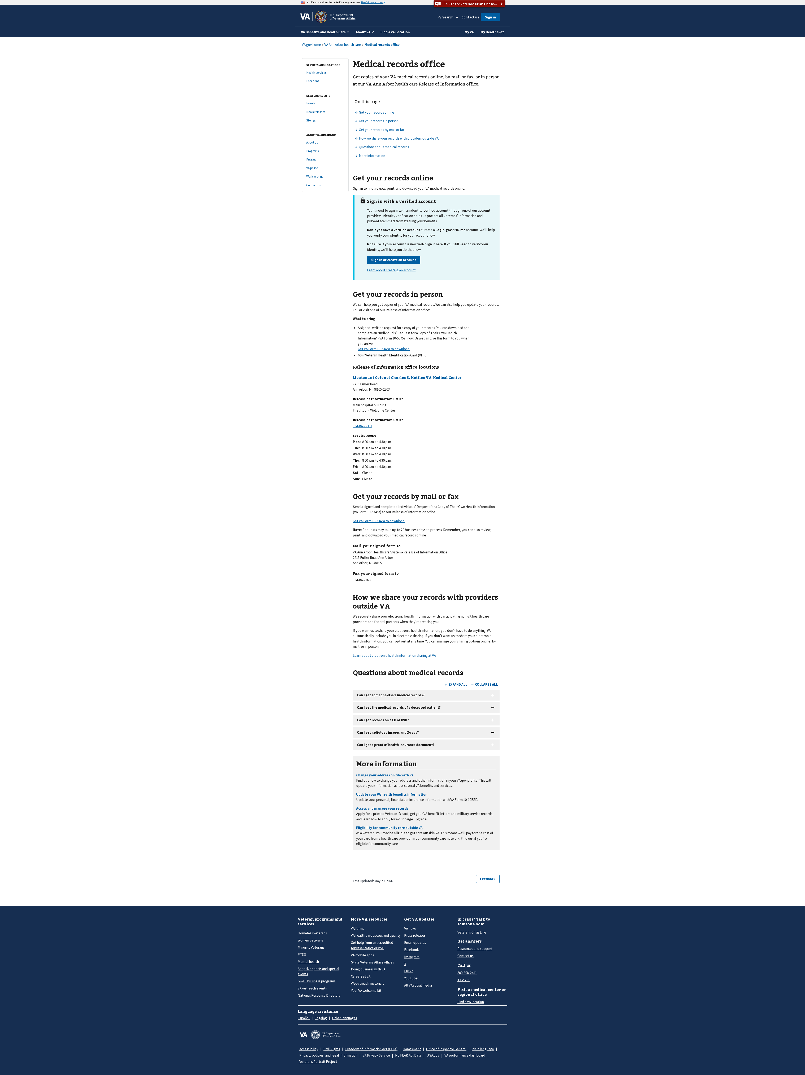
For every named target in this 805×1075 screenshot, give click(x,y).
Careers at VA (360, 976)
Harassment (412, 1049)
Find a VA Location (395, 32)
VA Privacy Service (376, 1055)
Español (304, 1018)
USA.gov (433, 1055)
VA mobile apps (362, 955)
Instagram (411, 957)
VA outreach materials (367, 983)
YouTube (411, 978)
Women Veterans (310, 940)
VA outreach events (312, 988)
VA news (410, 928)
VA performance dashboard (464, 1055)
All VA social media (418, 985)
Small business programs (316, 981)
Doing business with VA (368, 969)
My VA (469, 32)
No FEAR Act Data (408, 1055)
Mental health (308, 961)
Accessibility (308, 1049)
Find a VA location (470, 1002)
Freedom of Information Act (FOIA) (371, 1049)
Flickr (408, 971)
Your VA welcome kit (366, 990)
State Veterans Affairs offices (372, 962)
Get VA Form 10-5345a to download (384, 349)
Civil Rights (331, 1049)
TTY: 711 (463, 980)
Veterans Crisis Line (471, 932)
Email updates (415, 942)
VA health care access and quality (376, 935)
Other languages (344, 1018)
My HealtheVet (492, 32)
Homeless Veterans (312, 933)
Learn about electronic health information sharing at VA (394, 655)
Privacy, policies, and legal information (328, 1055)
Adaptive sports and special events (318, 971)
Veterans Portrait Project (318, 1061)
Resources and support (474, 948)
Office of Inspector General (446, 1049)
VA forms (357, 928)
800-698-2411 (467, 972)
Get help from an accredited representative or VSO (372, 945)
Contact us (470, 17)
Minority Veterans (311, 947)
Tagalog (321, 1018)
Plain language (483, 1049)
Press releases (415, 935)
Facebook (411, 949)
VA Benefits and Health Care (323, 32)
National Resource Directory (319, 995)
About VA (363, 32)
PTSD (302, 954)
